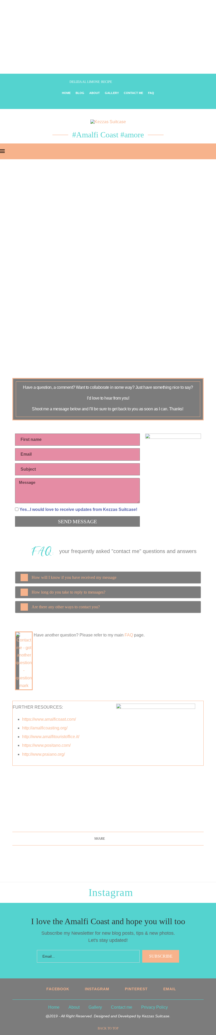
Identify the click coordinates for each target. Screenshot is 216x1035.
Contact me (133, 92)
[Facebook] (97, 102)
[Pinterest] (111, 102)
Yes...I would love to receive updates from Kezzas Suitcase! (78, 509)
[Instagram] (104, 102)
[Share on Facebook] (107, 838)
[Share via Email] (120, 838)
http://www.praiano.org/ (43, 754)
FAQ (151, 92)
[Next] (64, 82)
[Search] (213, 151)
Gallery (112, 92)
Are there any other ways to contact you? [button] (66, 607)
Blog (80, 92)
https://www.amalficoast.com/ (49, 719)
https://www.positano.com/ (46, 745)
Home (66, 92)
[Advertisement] (108, 37)
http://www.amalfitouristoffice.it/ (50, 736)
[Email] (119, 102)
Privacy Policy (154, 1007)
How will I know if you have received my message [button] (74, 577)
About (94, 92)
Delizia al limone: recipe (91, 82)
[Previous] (58, 82)
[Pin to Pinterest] (114, 838)
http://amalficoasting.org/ (44, 728)
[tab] (108, 577)
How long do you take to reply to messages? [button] (68, 592)
